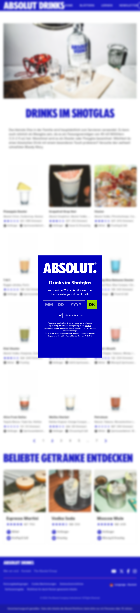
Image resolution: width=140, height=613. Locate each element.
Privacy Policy (62, 328)
